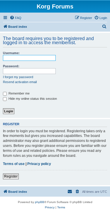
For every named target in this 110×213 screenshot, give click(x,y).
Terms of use (14, 164)
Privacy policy (39, 164)
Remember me (19, 93)
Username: (11, 53)
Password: (11, 66)
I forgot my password (18, 77)
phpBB (39, 202)
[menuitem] (15, 17)
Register (11, 176)
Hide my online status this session (32, 98)
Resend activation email (20, 82)
